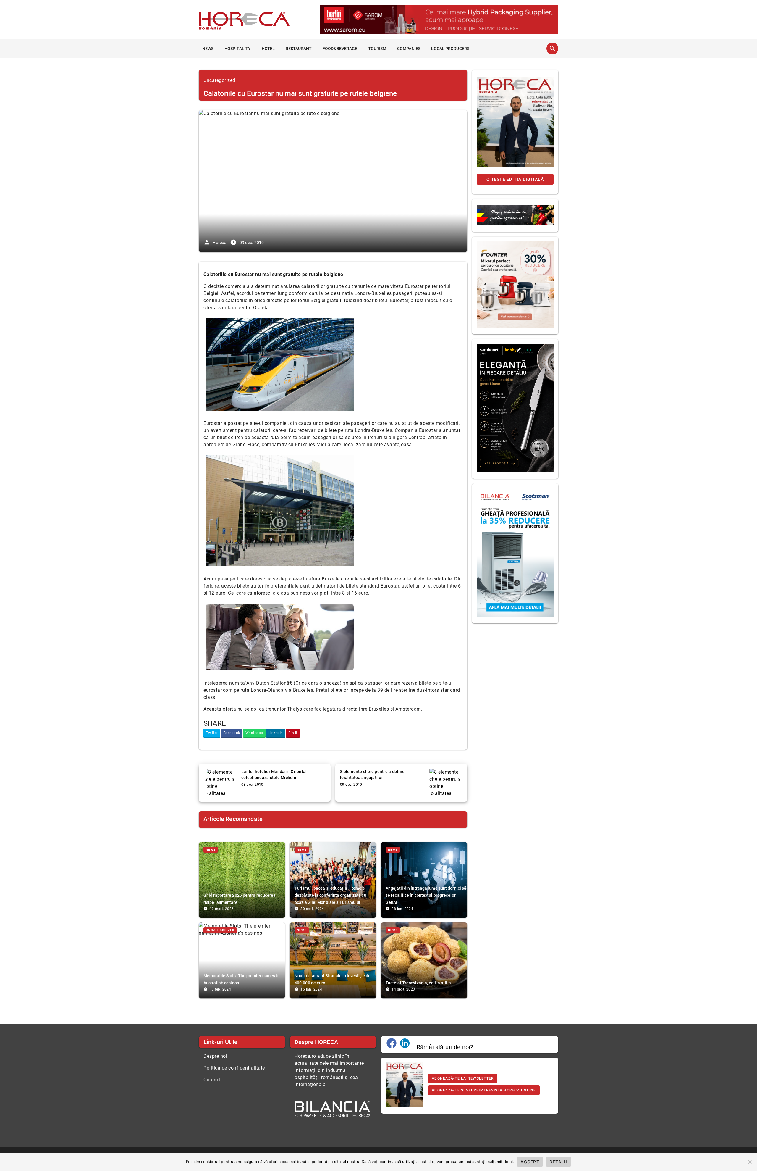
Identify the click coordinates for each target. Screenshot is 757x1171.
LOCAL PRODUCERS (450, 48)
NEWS (207, 48)
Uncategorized (219, 80)
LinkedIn (275, 733)
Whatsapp (254, 733)
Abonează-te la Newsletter (463, 1078)
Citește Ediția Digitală (515, 179)
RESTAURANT (299, 48)
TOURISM (377, 48)
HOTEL (268, 48)
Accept (529, 1161)
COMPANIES (408, 48)
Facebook (231, 733)
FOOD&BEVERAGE (340, 48)
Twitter (212, 733)
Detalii (558, 1161)
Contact (212, 1080)
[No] (750, 1162)
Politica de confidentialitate (234, 1068)
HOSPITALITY (237, 48)
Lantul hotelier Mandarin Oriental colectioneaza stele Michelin (274, 774)
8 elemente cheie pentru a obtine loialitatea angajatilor (372, 774)
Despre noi (215, 1056)
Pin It (292, 733)
